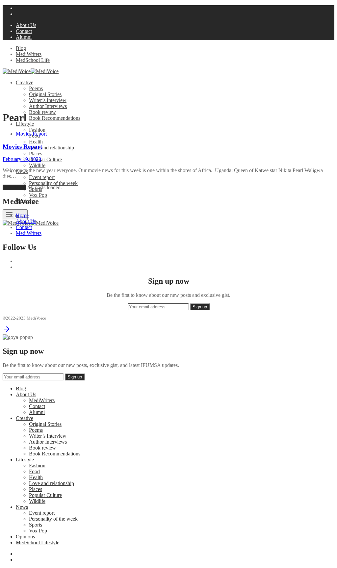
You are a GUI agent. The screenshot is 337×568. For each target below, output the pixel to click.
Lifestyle (25, 124)
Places (35, 153)
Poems (36, 88)
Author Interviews (48, 106)
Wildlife (37, 165)
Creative (24, 82)
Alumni (24, 37)
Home (22, 215)
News (22, 507)
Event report (42, 177)
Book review (42, 112)
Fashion (37, 130)
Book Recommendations (54, 118)
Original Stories (45, 94)
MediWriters (28, 54)
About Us (26, 25)
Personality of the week (53, 183)
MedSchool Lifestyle (37, 542)
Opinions (25, 536)
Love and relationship (51, 147)
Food (34, 471)
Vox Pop (38, 195)
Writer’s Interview (47, 100)
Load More (14, 187)
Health (36, 141)
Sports (35, 525)
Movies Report (31, 134)
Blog (21, 48)
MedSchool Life (33, 60)
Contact (24, 31)
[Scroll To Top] (7, 331)
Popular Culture (45, 159)
